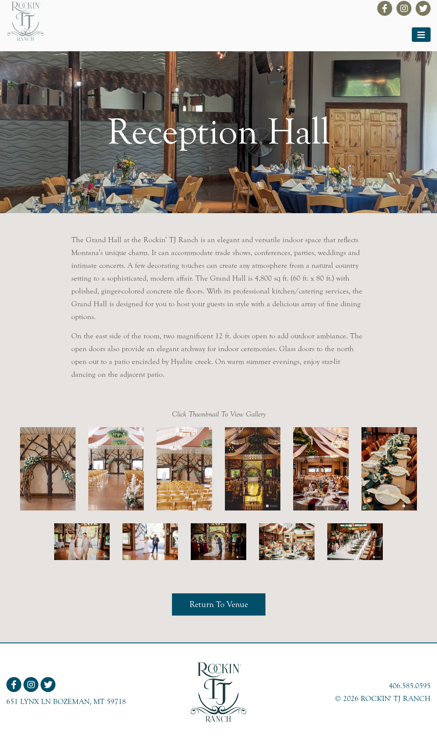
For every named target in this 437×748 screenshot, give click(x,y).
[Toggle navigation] (421, 34)
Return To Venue (218, 604)
